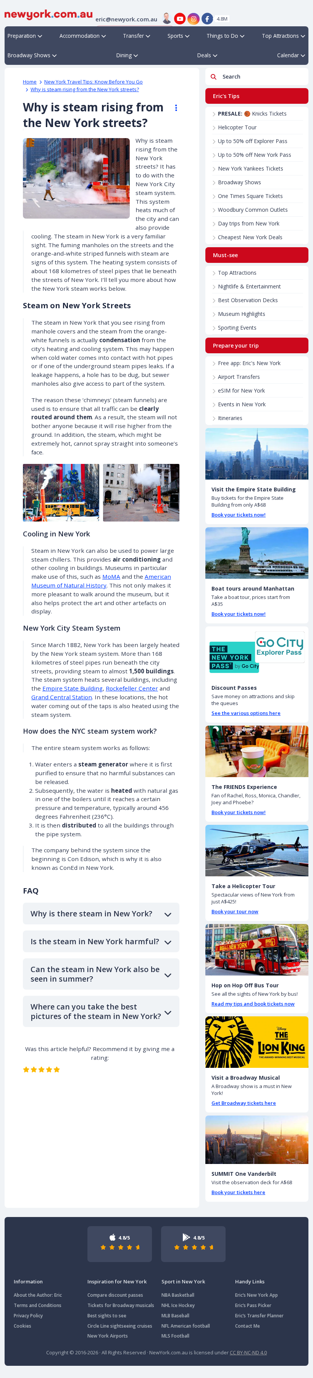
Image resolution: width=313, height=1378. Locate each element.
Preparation (22, 35)
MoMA (111, 576)
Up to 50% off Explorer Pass (252, 141)
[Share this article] (172, 108)
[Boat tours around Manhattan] (256, 553)
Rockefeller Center (132, 688)
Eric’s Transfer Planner (259, 1315)
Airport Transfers (239, 376)
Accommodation (80, 35)
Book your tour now (234, 911)
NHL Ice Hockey (178, 1305)
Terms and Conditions (37, 1305)
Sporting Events (237, 327)
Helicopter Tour (237, 127)
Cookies (22, 1326)
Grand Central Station (61, 697)
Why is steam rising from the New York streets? (85, 89)
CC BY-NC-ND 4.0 (248, 1352)
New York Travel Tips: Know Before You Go (93, 81)
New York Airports (107, 1336)
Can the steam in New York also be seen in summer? (95, 974)
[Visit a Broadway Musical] (256, 1042)
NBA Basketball (177, 1295)
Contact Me (247, 1326)
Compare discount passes (115, 1295)
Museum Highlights (241, 313)
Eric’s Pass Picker (253, 1305)
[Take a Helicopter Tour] (256, 850)
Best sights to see (106, 1315)
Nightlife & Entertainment (249, 286)
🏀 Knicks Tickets (252, 113)
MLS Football (175, 1336)
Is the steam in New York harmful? (95, 941)
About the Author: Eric (38, 1295)
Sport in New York (183, 1281)
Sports (175, 35)
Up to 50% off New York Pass (254, 154)
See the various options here (246, 713)
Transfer (133, 35)
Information (28, 1281)
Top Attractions (280, 35)
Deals (204, 55)
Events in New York (242, 404)
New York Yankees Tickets (250, 168)
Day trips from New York (248, 223)
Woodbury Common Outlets (253, 209)
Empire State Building (72, 688)
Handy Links (250, 1281)
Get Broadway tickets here (243, 1103)
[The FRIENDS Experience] (256, 751)
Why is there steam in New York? (91, 913)
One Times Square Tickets (250, 196)
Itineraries (230, 418)
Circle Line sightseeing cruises (119, 1326)
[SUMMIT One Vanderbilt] (256, 1140)
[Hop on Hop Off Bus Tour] (256, 950)
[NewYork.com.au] (48, 14)
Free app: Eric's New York (249, 363)
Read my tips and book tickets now (253, 1003)
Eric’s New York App (256, 1295)
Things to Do (222, 35)
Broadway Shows (29, 55)
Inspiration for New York (117, 1281)
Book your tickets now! (238, 514)
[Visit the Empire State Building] (256, 454)
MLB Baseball (175, 1315)
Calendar (288, 55)
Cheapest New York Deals (250, 237)
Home (30, 81)
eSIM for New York (241, 390)
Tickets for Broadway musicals (120, 1305)
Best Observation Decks (248, 300)
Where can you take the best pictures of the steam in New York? (96, 1011)
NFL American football (185, 1326)
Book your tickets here (238, 1192)
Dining (124, 55)
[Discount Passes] (256, 652)
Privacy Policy (28, 1315)
